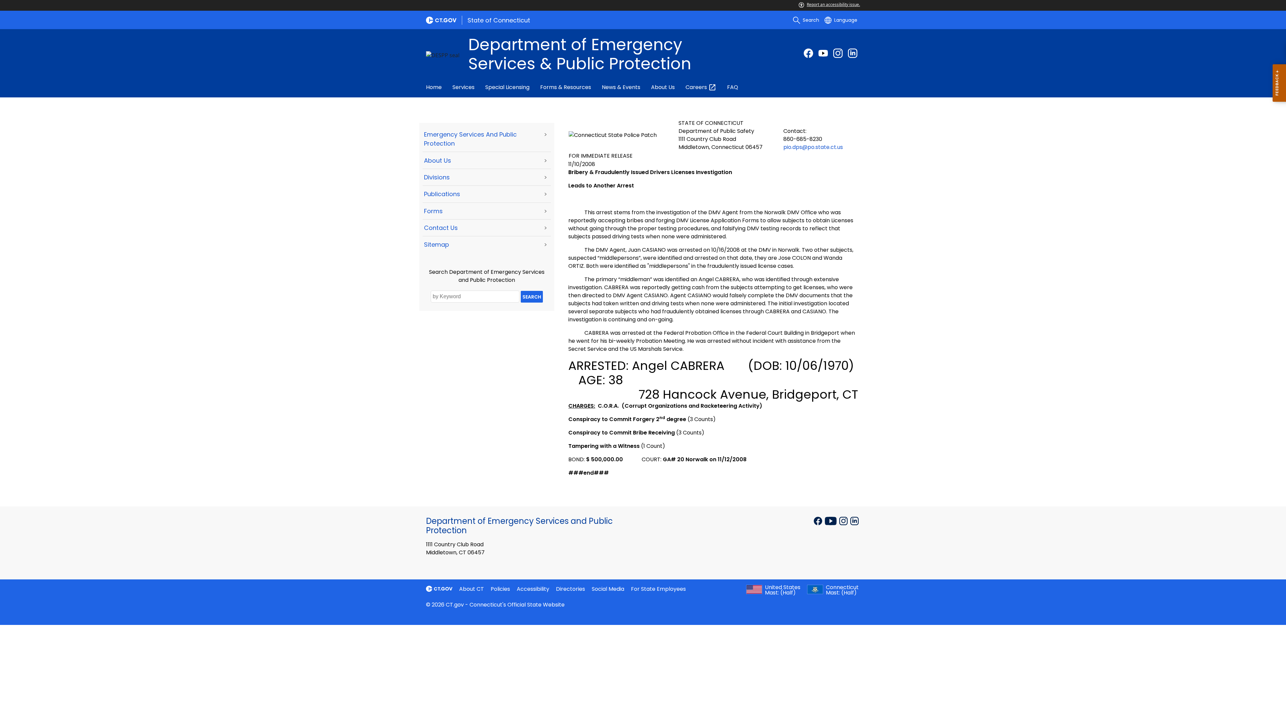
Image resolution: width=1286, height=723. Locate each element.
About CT (471, 589)
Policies (500, 589)
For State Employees (658, 589)
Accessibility (533, 589)
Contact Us (441, 228)
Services (463, 87)
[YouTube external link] (831, 520)
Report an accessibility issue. (833, 4)
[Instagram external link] (838, 53)
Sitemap (436, 244)
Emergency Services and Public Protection (470, 139)
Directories (570, 589)
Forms (433, 211)
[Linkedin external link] (854, 520)
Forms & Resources (565, 87)
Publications (442, 194)
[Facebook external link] (808, 53)
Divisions (437, 177)
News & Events (621, 87)
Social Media (608, 589)
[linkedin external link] (852, 53)
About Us (663, 87)
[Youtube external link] (823, 53)
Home (434, 87)
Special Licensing (507, 87)
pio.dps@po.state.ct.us (813, 147)
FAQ (732, 87)
